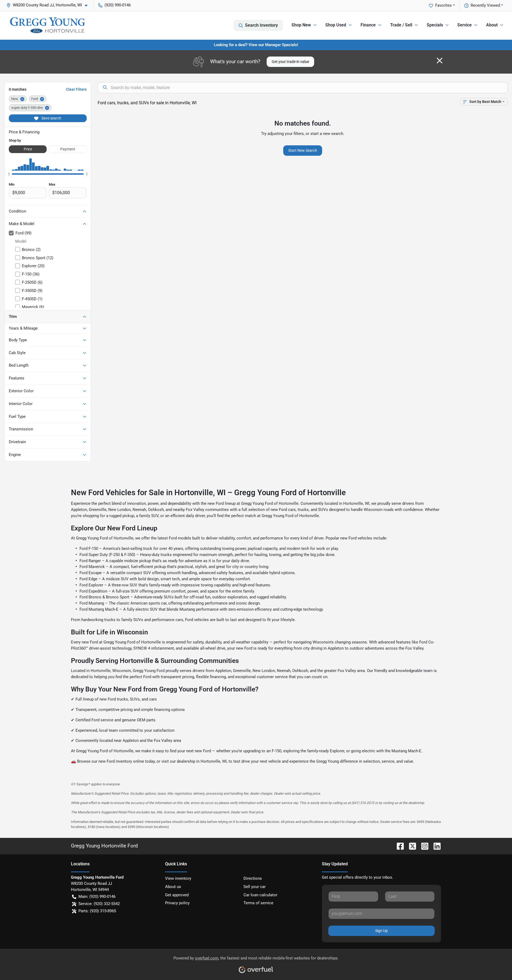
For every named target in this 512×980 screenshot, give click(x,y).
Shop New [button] (301, 24)
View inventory (178, 878)
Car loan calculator (260, 895)
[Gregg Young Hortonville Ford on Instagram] (423, 846)
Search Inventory (261, 25)
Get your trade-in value (290, 61)
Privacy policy (177, 903)
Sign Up (381, 931)
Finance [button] (368, 24)
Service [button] (464, 24)
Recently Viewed (485, 5)
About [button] (492, 24)
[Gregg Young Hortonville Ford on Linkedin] (435, 846)
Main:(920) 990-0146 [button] (96, 896)
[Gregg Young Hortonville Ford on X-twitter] (410, 846)
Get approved (177, 895)
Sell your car (254, 886)
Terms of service (258, 903)
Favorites (443, 5)
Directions (252, 878)
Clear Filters (76, 89)
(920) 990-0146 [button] (118, 5)
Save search (51, 118)
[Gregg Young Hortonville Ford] (47, 25)
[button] (49, 5)
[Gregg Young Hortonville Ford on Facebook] (398, 846)
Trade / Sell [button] (401, 24)
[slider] (9, 174)
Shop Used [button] (335, 24)
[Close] (439, 60)
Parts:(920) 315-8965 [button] (97, 911)
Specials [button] (435, 24)
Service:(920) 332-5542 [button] (99, 903)
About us (173, 886)
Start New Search (302, 150)
